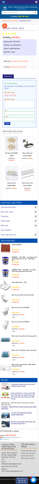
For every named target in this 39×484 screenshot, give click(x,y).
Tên (5, 110)
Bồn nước (4, 225)
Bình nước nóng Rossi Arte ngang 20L (24, 336)
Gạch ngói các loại (8, 234)
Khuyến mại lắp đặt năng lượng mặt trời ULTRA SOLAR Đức (23, 422)
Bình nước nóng (7, 212)
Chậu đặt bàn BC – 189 (19, 282)
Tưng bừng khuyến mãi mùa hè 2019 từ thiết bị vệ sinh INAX (23, 385)
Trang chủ (7, 21)
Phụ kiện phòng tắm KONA (19, 61)
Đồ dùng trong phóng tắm (18, 67)
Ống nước (5, 216)
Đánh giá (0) (8, 76)
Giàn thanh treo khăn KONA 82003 (27, 185)
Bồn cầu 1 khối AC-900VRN (20, 307)
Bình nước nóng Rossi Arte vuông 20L (24, 350)
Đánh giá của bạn (9, 92)
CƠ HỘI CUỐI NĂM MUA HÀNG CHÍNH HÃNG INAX (21, 414)
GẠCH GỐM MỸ (17, 244)
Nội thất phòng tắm (8, 207)
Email (6, 117)
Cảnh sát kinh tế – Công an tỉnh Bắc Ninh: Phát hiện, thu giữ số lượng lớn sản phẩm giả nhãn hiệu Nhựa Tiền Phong (23, 396)
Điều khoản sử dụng (27, 458)
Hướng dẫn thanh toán (28, 451)
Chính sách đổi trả (27, 456)
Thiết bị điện (5, 221)
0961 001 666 (23, 16)
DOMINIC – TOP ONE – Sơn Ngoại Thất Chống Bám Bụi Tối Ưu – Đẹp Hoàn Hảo (24, 258)
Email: (11, 437)
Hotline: (8, 435)
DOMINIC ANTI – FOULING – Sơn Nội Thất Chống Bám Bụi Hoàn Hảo (24, 270)
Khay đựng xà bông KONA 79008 (27, 155)
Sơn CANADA (6, 230)
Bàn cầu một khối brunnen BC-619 (23, 295)
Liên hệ (16, 252)
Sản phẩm (14, 21)
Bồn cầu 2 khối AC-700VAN (20, 322)
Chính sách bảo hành (28, 453)
